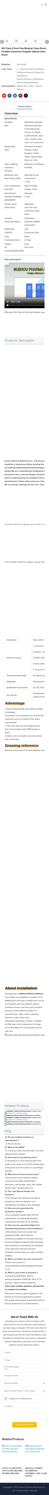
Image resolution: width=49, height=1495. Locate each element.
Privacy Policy (23, 1490)
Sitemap (33, 1490)
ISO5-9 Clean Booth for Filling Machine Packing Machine (12, 1470)
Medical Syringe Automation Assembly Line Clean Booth (36, 1472)
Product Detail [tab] (24, 106)
